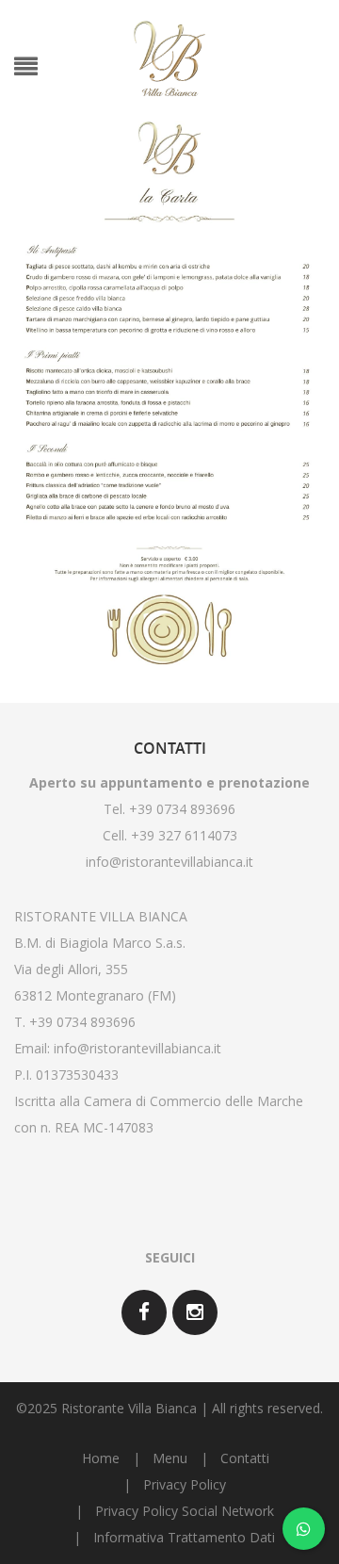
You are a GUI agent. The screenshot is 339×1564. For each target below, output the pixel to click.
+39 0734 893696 (82, 1022)
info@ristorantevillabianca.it (169, 862)
